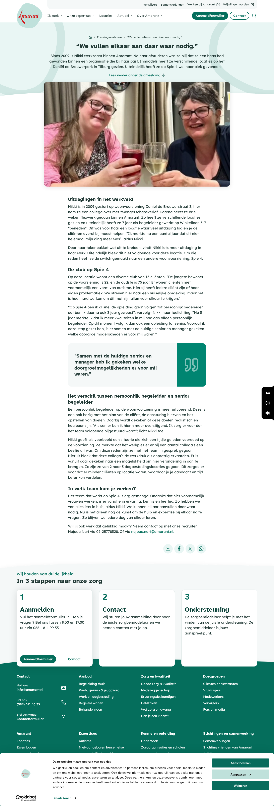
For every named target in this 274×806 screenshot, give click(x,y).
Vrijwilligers (212, 690)
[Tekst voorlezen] (267, 413)
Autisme (85, 741)
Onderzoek (149, 741)
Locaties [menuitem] (106, 16)
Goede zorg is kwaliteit (158, 684)
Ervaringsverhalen (109, 37)
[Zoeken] (254, 15)
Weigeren (240, 785)
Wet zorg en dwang (156, 709)
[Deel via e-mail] (168, 548)
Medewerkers (213, 697)
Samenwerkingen (216, 741)
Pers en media (214, 709)
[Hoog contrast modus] (267, 403)
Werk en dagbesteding (96, 697)
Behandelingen (90, 709)
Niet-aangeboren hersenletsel (102, 747)
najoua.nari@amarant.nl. (152, 531)
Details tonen (62, 798)
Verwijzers (211, 703)
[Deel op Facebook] (179, 548)
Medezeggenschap (155, 690)
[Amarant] (30, 15)
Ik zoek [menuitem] (53, 16)
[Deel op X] (190, 548)
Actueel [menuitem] (123, 16)
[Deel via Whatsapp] (201, 548)
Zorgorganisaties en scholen (163, 747)
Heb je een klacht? (155, 716)
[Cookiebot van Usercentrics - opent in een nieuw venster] (26, 798)
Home (90, 37)
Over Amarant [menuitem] (148, 16)
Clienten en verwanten (220, 684)
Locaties (23, 741)
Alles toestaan (241, 763)
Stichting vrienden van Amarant (227, 747)
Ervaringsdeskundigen (158, 697)
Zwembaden (26, 747)
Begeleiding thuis (92, 684)
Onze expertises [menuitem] (79, 16)
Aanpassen (238, 774)
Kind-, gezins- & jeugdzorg (99, 690)
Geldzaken (149, 703)
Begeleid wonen (91, 703)
